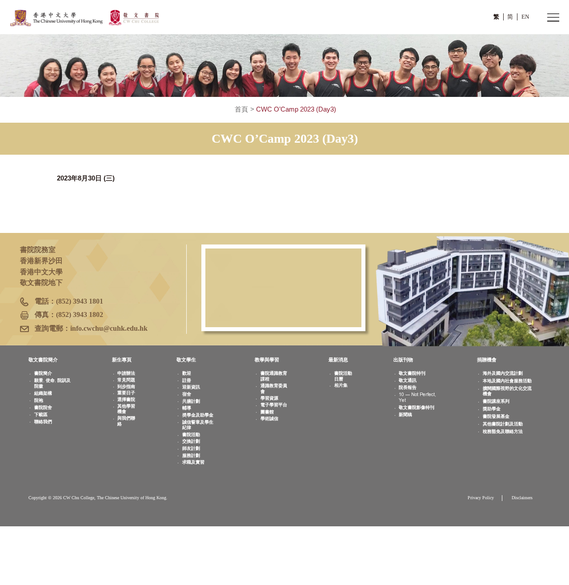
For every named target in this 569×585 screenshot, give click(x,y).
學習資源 (269, 398)
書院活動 (191, 434)
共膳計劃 (191, 401)
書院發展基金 (496, 416)
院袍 (38, 400)
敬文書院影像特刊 (416, 407)
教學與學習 (267, 359)
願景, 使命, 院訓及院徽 (52, 383)
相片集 (341, 385)
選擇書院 (126, 399)
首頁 (241, 109)
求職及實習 (193, 462)
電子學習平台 (273, 404)
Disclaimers (522, 497)
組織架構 (43, 393)
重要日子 (126, 392)
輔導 (186, 407)
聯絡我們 (43, 421)
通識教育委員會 (273, 388)
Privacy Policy (481, 497)
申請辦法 (126, 373)
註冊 (186, 380)
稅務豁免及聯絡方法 (503, 431)
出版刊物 (403, 359)
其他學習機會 (126, 409)
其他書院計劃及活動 (503, 423)
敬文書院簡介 (43, 359)
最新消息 (338, 359)
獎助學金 (492, 408)
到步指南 (126, 386)
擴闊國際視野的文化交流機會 (507, 391)
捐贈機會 (487, 359)
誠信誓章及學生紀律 (197, 425)
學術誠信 (269, 418)
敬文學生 (186, 359)
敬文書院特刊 (412, 373)
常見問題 (126, 379)
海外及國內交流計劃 (503, 373)
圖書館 (267, 411)
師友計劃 (191, 448)
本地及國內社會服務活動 (507, 380)
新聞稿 (405, 414)
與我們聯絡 (126, 421)
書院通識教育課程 (273, 376)
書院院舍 (43, 407)
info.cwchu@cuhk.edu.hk (109, 328)
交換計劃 (191, 441)
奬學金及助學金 (197, 415)
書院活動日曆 (343, 376)
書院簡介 (43, 373)
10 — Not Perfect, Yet (417, 397)
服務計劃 (191, 455)
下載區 (41, 414)
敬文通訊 (408, 380)
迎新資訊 (191, 387)
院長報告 (408, 387)
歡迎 (186, 373)
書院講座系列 (496, 401)
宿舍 (186, 394)
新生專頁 (122, 359)
